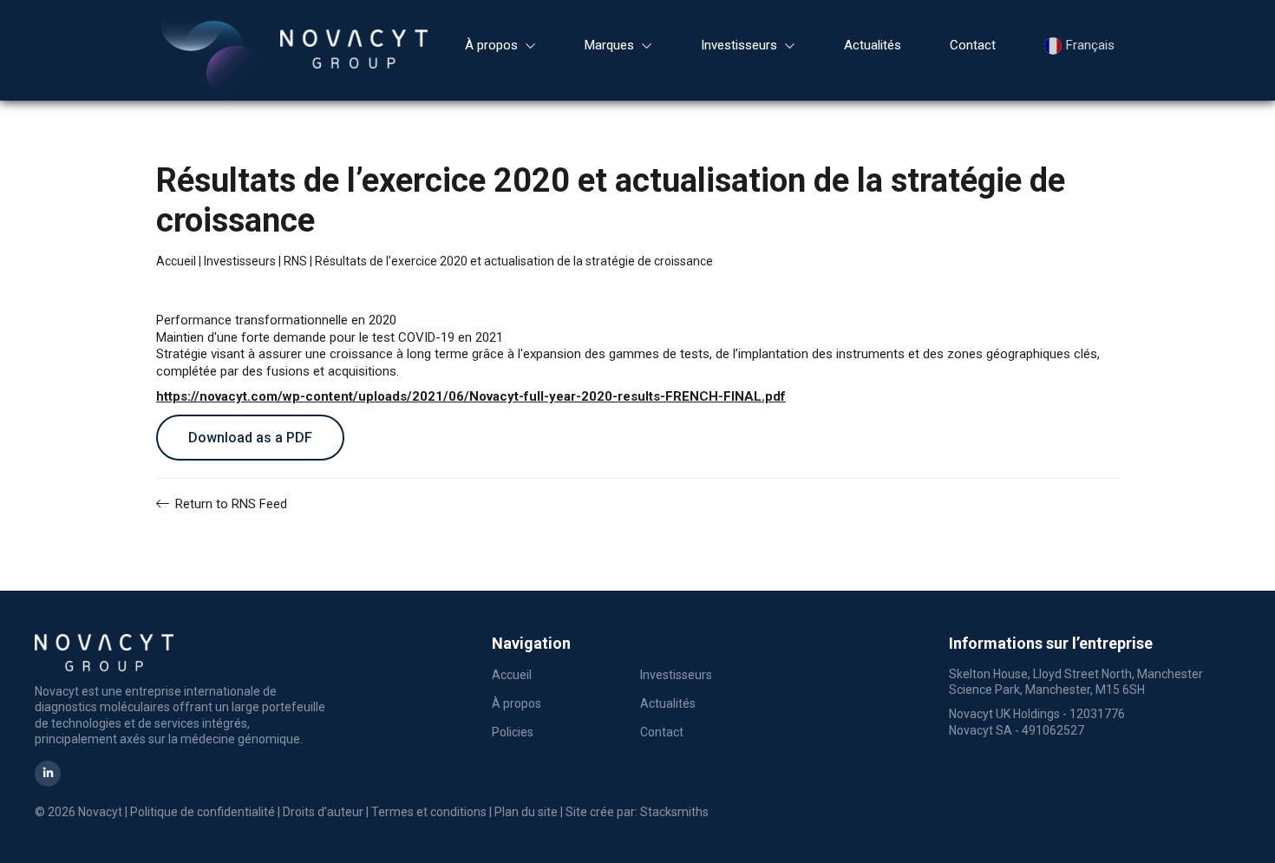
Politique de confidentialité (202, 812)
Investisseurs (739, 45)
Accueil (176, 261)
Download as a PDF (250, 437)
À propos (491, 45)
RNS (295, 261)
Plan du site (526, 812)
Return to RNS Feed (229, 504)
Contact (973, 45)
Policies (512, 732)
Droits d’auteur (323, 812)
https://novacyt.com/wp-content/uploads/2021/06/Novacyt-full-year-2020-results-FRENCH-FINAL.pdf (471, 396)
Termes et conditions (429, 812)
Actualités (872, 45)
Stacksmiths (674, 812)
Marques (609, 45)
